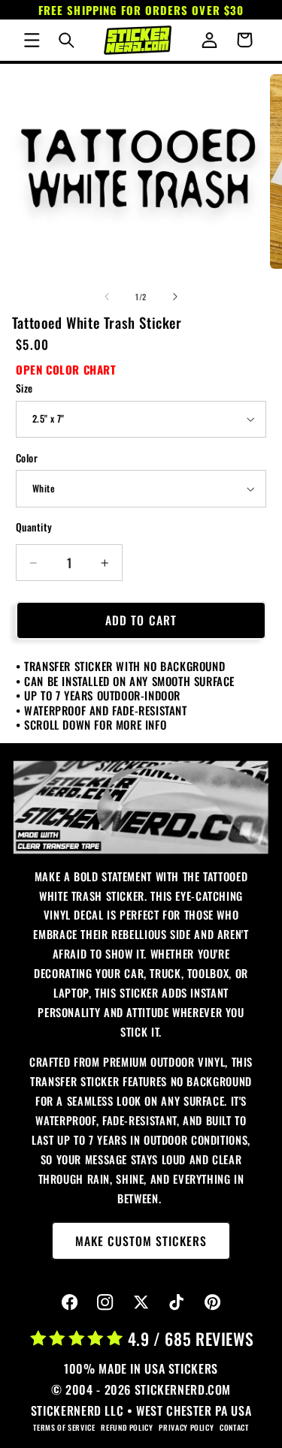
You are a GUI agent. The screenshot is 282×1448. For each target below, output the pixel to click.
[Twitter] (141, 1303)
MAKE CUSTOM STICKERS (141, 1241)
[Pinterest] (212, 1303)
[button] (31, 40)
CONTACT (234, 1427)
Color (27, 457)
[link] (141, 807)
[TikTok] (177, 1303)
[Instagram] (105, 1303)
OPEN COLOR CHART (66, 369)
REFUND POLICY (127, 1427)
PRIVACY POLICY (186, 1427)
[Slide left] (106, 296)
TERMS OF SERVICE (64, 1427)
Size (24, 388)
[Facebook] (69, 1303)
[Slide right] (175, 296)
